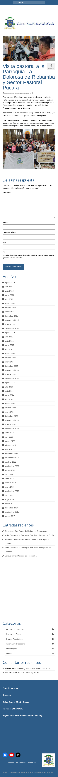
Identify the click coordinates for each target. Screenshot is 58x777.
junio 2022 (9, 479)
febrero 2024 (10, 408)
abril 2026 (9, 299)
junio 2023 (9, 433)
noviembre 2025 (12, 320)
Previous (5, 48)
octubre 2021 (10, 483)
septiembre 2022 (12, 466)
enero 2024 (10, 412)
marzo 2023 (10, 441)
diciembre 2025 (11, 316)
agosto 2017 (10, 516)
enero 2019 (10, 487)
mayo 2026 (9, 295)
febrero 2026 (10, 307)
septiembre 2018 (12, 491)
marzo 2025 (10, 353)
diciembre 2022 (11, 453)
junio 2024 (9, 391)
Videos (9, 653)
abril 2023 (9, 437)
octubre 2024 (10, 374)
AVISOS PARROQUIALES (39, 668)
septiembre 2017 (12, 512)
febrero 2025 (10, 358)
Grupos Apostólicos (14, 639)
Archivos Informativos (15, 629)
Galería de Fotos (13, 634)
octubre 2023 (10, 424)
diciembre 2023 (11, 416)
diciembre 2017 (11, 508)
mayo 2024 (9, 395)
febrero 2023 (10, 445)
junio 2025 (9, 341)
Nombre (6, 222)
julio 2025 (9, 337)
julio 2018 (9, 495)
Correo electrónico (10, 232)
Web (4, 242)
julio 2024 (9, 387)
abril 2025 (9, 349)
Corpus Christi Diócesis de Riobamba (21, 556)
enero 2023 (10, 449)
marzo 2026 (10, 303)
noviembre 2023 (12, 420)
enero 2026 (10, 312)
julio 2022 (9, 474)
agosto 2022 (10, 470)
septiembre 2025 (12, 328)
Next (52, 48)
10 (34, 58)
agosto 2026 (10, 282)
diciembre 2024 (11, 366)
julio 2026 (9, 287)
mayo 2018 (9, 499)
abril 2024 (9, 399)
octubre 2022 (10, 462)
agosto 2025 (10, 333)
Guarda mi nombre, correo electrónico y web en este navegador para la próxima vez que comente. (28, 256)
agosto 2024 (10, 383)
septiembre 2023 (12, 428)
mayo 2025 (9, 345)
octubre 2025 (10, 324)
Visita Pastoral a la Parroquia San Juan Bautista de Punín (29, 535)
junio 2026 (9, 291)
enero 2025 (10, 362)
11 (37, 58)
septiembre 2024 (12, 378)
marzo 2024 (10, 403)
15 (47, 58)
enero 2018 (10, 504)
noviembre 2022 (12, 458)
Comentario (7, 192)
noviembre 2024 (12, 370)
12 (39, 58)
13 (42, 58)
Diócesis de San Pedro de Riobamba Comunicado (26, 531)
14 (45, 58)
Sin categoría (11, 649)
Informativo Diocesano (21, 93)
